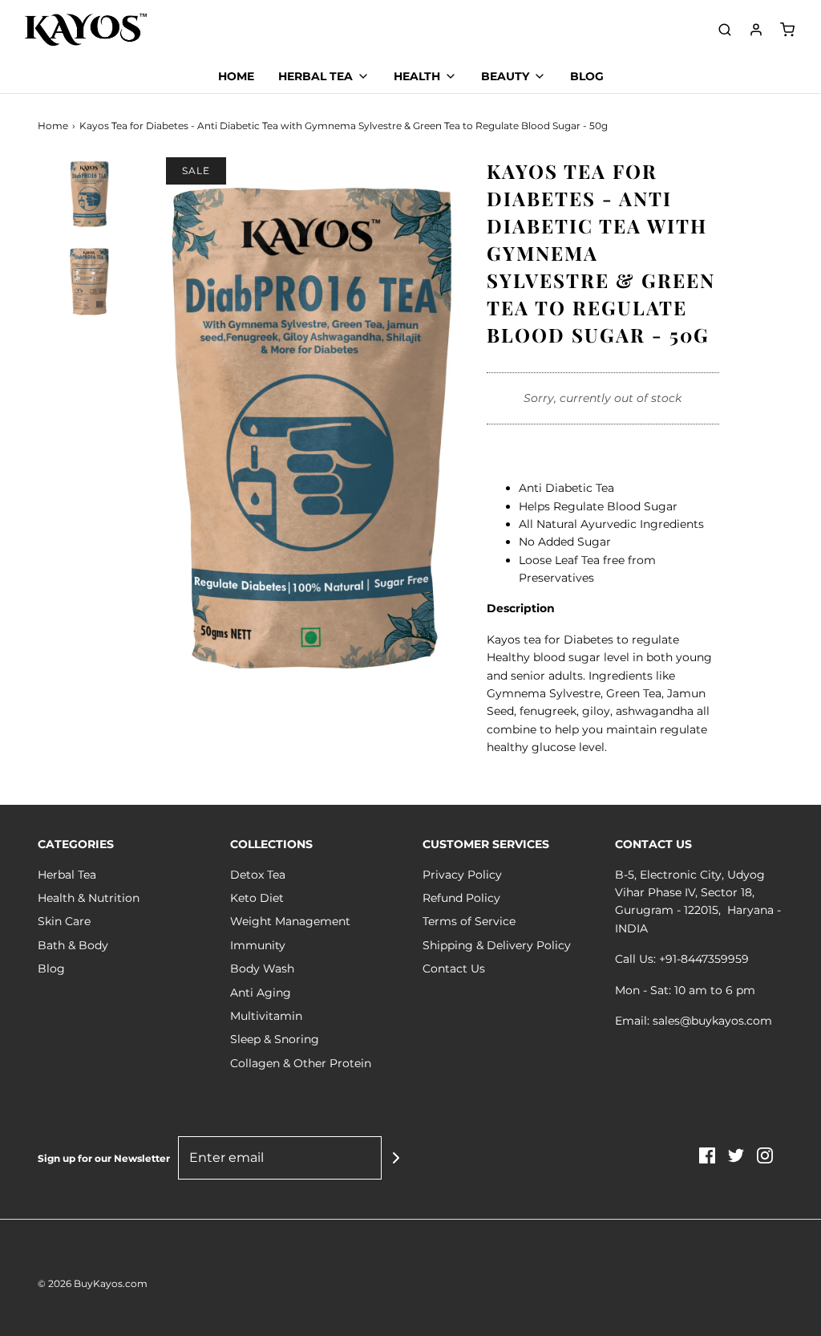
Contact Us (454, 968)
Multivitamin (266, 1016)
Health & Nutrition (89, 898)
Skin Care (64, 921)
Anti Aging (260, 992)
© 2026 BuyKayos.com (93, 1283)
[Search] (724, 29)
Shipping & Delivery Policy (497, 945)
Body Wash (262, 968)
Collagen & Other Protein (300, 1063)
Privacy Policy (462, 874)
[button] (90, 339)
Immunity (257, 945)
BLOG (587, 76)
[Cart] (787, 29)
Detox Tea (257, 874)
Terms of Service (469, 921)
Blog (51, 968)
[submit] (396, 1157)
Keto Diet (257, 898)
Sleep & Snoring (274, 1039)
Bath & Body (73, 945)
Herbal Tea (67, 874)
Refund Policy (461, 898)
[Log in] (756, 29)
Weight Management (290, 921)
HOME (236, 76)
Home (53, 126)
